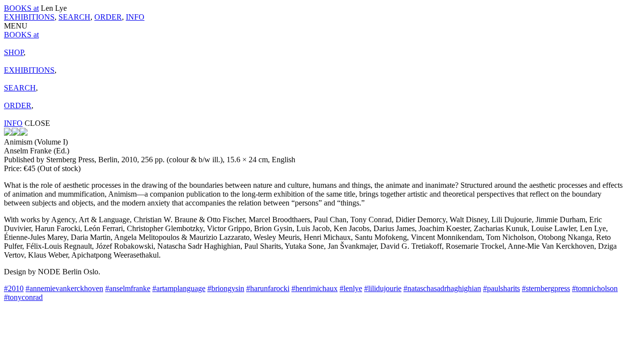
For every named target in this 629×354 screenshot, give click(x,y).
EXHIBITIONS (29, 17)
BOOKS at (21, 8)
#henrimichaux (314, 288)
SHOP (14, 52)
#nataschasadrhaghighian (442, 288)
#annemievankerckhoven (64, 288)
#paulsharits (501, 288)
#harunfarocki (267, 288)
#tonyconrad (23, 297)
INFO (135, 17)
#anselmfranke (127, 288)
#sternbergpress (546, 288)
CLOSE (37, 123)
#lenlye (351, 288)
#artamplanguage (178, 288)
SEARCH (74, 17)
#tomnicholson (595, 288)
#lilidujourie (382, 288)
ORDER (108, 17)
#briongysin (225, 288)
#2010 (14, 288)
